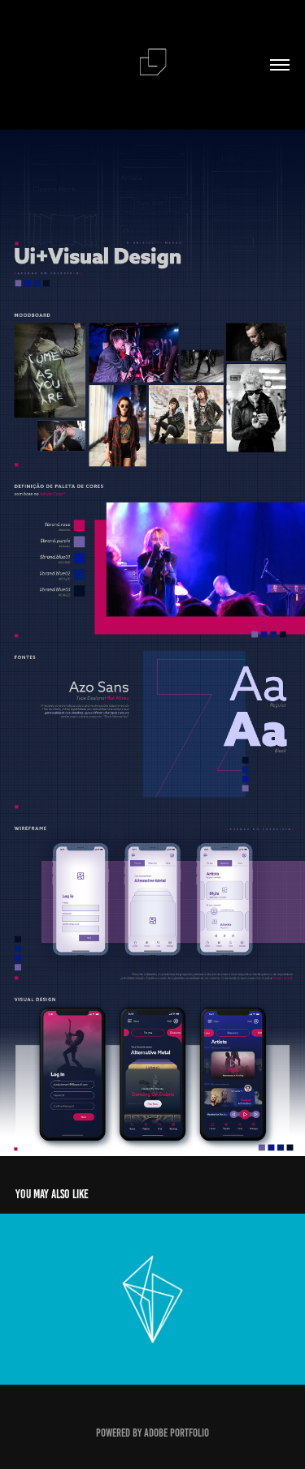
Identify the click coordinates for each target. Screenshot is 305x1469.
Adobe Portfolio (176, 1433)
